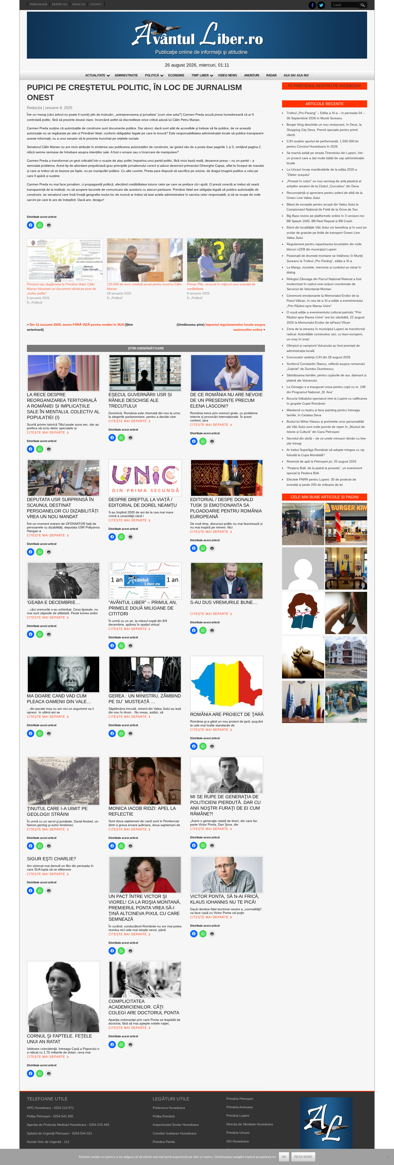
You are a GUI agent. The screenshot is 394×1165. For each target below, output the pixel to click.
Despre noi (59, 4)
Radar (271, 75)
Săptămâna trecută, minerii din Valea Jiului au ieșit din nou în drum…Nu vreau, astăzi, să (145, 710)
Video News (227, 75)
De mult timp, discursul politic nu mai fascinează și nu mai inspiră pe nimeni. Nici (226, 525)
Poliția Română (164, 1116)
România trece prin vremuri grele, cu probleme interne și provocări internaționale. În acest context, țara (224, 416)
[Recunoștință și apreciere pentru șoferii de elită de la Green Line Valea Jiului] (303, 524)
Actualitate (95, 75)
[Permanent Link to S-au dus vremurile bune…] (203, 609)
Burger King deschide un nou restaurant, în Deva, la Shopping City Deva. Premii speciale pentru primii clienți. (324, 130)
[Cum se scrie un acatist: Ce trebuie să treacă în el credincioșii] (303, 658)
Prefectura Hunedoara (169, 1108)
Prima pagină (38, 4)
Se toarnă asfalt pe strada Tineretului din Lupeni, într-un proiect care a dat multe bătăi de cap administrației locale (325, 158)
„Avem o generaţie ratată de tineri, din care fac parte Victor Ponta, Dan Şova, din (223, 822)
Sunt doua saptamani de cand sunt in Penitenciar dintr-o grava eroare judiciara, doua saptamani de (144, 823)
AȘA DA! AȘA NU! (296, 75)
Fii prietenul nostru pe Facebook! (324, 86)
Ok (284, 1157)
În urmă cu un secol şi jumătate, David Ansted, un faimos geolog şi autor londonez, (62, 823)
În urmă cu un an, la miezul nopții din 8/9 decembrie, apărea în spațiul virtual (138, 622)
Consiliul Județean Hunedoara (174, 1133)
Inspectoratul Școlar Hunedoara (176, 1124)
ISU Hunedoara (237, 1141)
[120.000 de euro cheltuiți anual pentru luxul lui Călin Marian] (144, 260)
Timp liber (200, 75)
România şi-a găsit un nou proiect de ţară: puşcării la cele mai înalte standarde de (226, 723)
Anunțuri (251, 75)
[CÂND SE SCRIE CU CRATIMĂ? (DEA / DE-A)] (303, 613)
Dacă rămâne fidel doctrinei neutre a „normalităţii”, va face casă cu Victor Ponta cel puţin (226, 911)
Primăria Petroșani (239, 1098)
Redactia (78, 4)
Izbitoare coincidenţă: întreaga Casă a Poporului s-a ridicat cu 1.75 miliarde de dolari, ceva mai (63, 1050)
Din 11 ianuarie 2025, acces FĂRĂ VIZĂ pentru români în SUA (77, 324)
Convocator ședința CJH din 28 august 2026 (318, 357)
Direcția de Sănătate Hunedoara (249, 1124)
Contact (96, 4)
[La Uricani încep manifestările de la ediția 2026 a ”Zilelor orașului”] (303, 702)
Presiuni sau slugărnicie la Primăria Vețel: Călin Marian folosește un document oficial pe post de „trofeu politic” (61, 288)
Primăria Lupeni (237, 1115)
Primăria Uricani (237, 1132)
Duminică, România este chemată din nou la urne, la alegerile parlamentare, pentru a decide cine (145, 415)
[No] (388, 1157)
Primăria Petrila (164, 1142)
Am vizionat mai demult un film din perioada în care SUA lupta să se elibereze (60, 867)
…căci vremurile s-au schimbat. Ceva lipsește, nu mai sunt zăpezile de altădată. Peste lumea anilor (62, 611)
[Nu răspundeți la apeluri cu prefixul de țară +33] (346, 613)
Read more (303, 1157)
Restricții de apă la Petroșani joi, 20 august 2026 (321, 461)
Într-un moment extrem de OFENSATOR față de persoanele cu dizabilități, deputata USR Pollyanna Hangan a (63, 527)
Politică (152, 75)
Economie (176, 75)
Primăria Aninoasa (239, 1107)
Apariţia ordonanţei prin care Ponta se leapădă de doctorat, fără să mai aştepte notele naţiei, (144, 1021)
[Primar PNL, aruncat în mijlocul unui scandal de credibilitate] (224, 260)
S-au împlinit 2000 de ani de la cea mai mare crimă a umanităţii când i (141, 514)
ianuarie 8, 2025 (58, 108)
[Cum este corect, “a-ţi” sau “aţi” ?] (303, 569)
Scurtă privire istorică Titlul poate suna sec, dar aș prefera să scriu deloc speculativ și (63, 426)
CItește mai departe (46, 432)
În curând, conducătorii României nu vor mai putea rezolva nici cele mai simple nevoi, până (145, 928)
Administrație (126, 75)
